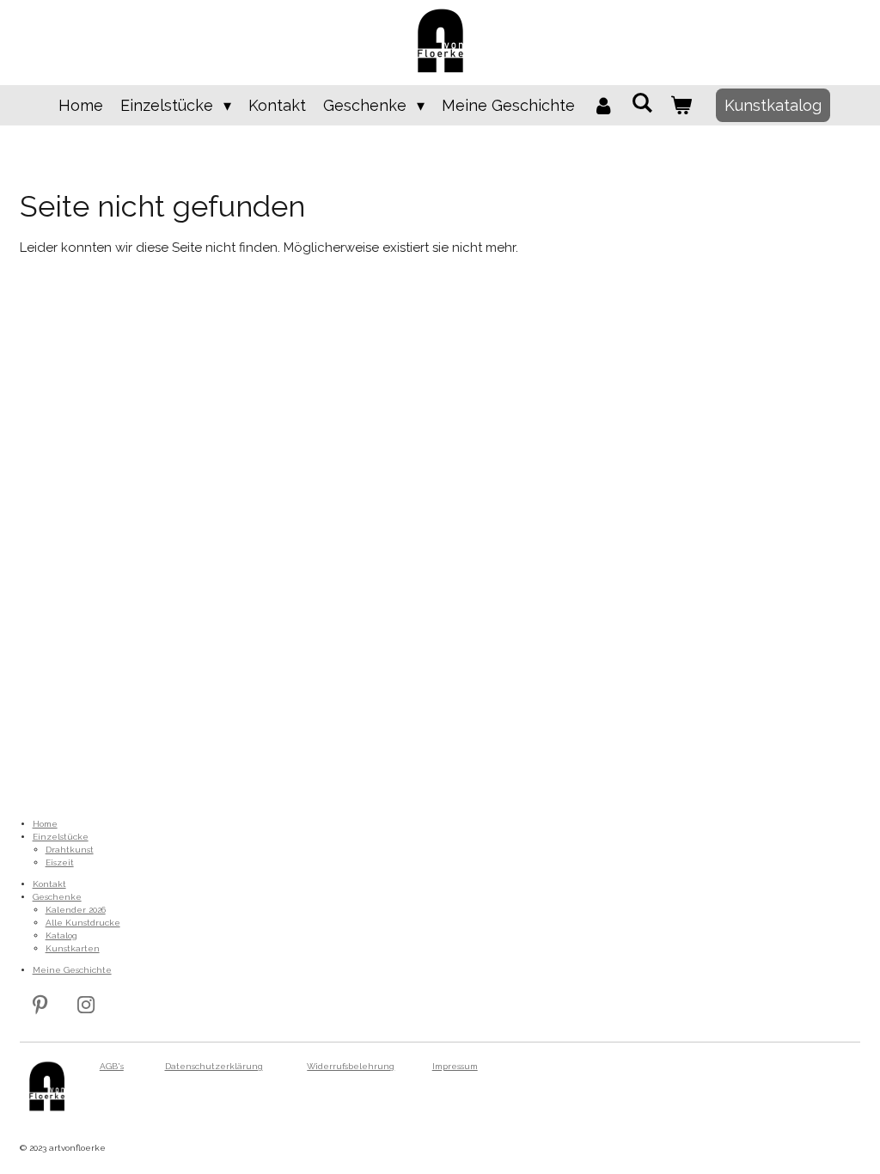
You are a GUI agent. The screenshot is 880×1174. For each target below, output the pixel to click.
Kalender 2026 (76, 909)
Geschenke (57, 897)
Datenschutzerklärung (214, 1066)
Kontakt (49, 884)
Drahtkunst (70, 849)
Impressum (455, 1066)
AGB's (112, 1066)
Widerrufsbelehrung (350, 1066)
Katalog (61, 935)
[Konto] (603, 105)
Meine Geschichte (72, 970)
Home (45, 824)
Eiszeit (60, 862)
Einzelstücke (61, 836)
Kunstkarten (73, 948)
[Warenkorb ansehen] (681, 105)
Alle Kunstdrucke (83, 922)
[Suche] (642, 102)
